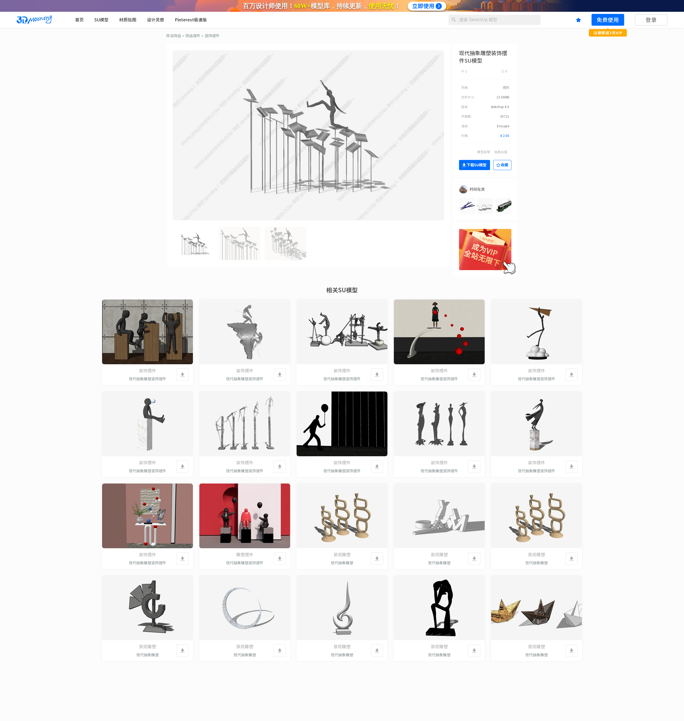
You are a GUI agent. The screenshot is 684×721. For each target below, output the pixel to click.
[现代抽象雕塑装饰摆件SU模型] (147, 332)
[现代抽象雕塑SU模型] (342, 516)
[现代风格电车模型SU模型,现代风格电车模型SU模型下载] (503, 206)
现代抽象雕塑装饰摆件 (147, 379)
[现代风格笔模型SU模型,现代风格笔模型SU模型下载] (467, 206)
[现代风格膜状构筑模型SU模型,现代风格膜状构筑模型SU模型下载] (485, 206)
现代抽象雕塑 (342, 563)
